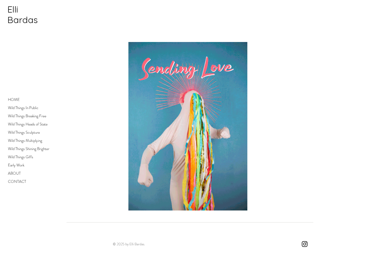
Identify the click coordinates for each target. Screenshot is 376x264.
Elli (12, 9)
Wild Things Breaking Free (26, 116)
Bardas (22, 19)
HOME (14, 99)
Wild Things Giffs (20, 157)
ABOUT (14, 173)
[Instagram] (304, 244)
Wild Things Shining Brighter (26, 149)
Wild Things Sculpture (24, 132)
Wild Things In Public (23, 108)
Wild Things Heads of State (26, 124)
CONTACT (17, 181)
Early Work (16, 165)
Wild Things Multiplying (25, 140)
